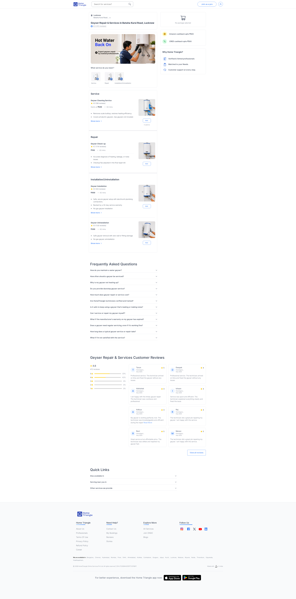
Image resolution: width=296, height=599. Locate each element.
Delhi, (125, 557)
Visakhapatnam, (78, 560)
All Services (148, 529)
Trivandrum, (201, 557)
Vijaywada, (209, 557)
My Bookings (111, 533)
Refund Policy (82, 545)
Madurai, (181, 557)
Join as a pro (207, 4)
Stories (109, 541)
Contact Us (111, 529)
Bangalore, (90, 557)
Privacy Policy (82, 541)
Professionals (82, 533)
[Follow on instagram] (181, 529)
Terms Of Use (82, 537)
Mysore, (187, 557)
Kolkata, (140, 557)
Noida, (193, 557)
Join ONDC (148, 533)
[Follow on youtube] (200, 529)
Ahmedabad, (132, 557)
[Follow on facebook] (188, 529)
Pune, (120, 557)
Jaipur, (162, 557)
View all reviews (196, 453)
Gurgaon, (156, 557)
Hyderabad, (106, 557)
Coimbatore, (147, 557)
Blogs (145, 537)
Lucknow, (174, 557)
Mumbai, (114, 557)
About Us (80, 529)
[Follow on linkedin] (206, 529)
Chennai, (98, 557)
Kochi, (167, 557)
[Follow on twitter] (194, 529)
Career (79, 549)
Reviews (110, 537)
